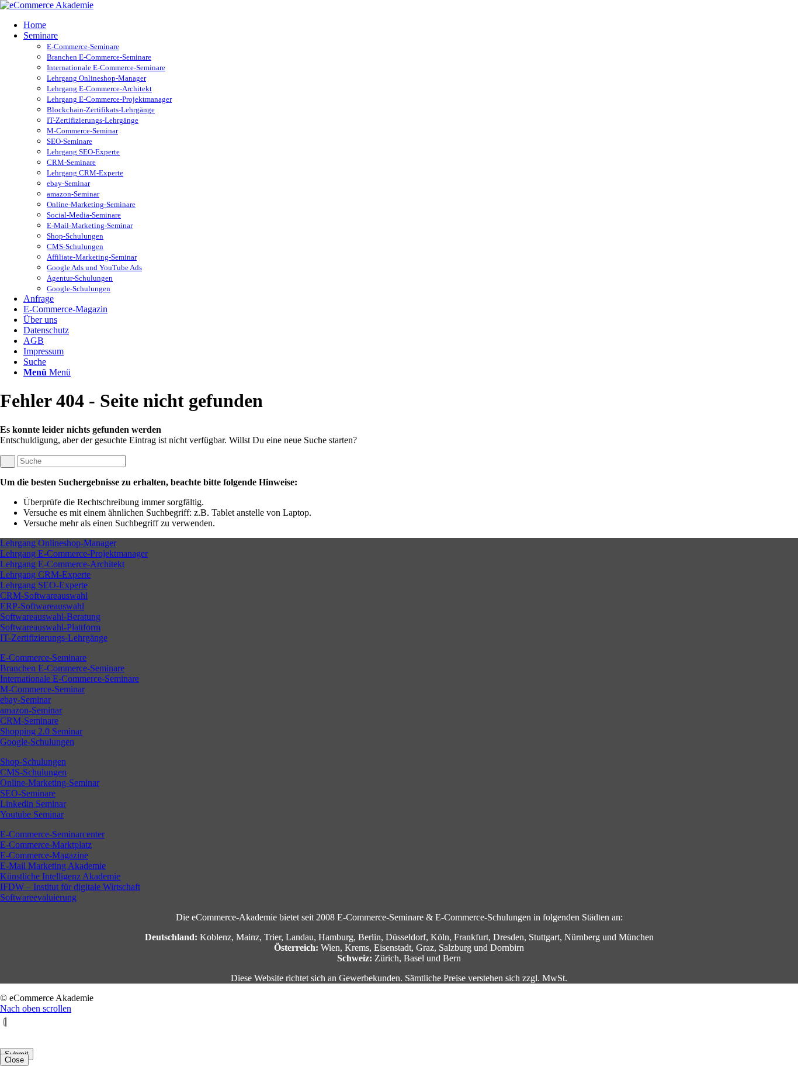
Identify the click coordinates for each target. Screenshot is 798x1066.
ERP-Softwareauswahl (42, 606)
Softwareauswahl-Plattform (50, 627)
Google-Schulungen (78, 288)
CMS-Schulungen (75, 246)
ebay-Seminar (68, 183)
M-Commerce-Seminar (82, 130)
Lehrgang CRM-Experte (85, 172)
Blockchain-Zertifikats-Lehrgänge (101, 109)
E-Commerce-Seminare (83, 46)
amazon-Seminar (73, 193)
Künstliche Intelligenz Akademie (60, 876)
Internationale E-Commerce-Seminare (106, 67)
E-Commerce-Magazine (44, 855)
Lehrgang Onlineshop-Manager (96, 78)
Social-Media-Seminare (84, 215)
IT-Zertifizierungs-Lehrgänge (92, 120)
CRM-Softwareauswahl (44, 596)
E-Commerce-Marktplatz (46, 845)
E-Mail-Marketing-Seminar (90, 225)
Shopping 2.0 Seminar (41, 731)
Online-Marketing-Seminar (49, 783)
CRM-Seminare (71, 162)
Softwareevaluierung (38, 897)
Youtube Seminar (32, 814)
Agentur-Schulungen (80, 278)
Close (14, 1059)
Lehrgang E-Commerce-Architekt (99, 88)
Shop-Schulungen (75, 236)
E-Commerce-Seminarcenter (52, 834)
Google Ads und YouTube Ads (94, 267)
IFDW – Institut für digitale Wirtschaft (70, 887)
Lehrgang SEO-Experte (83, 151)
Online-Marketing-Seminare (91, 204)
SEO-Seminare (69, 141)
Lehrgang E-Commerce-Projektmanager (109, 99)
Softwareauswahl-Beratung (50, 617)
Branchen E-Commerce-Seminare (99, 57)
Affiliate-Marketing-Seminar (92, 257)
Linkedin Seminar (33, 804)
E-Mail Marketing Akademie (53, 866)
